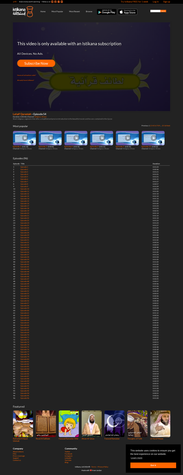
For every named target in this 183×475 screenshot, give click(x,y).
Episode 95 (25, 396)
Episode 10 (25, 189)
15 (163, 126)
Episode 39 (25, 259)
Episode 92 (25, 388)
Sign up (166, 1)
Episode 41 (25, 264)
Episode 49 (25, 284)
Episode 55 (25, 298)
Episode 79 (25, 357)
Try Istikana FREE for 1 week (134, 1)
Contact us (17, 460)
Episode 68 (25, 330)
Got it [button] (153, 465)
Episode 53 (146, 146)
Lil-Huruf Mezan (156, 439)
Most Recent (74, 11)
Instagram (68, 456)
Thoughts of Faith (134, 439)
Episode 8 (24, 184)
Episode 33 (25, 245)
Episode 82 (25, 364)
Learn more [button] (136, 458)
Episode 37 (25, 254)
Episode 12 (25, 194)
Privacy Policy (103, 467)
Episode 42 (25, 267)
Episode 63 (25, 318)
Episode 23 (25, 220)
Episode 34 (25, 247)
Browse (89, 11)
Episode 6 (24, 179)
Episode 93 (25, 391)
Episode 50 (25, 286)
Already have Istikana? (25, 80)
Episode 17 (25, 206)
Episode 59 (25, 308)
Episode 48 (25, 281)
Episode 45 (25, 274)
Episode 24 (25, 223)
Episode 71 (25, 337)
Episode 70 (25, 335)
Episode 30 (25, 237)
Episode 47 (25, 279)
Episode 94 (25, 393)
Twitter (67, 452)
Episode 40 (25, 262)
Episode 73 (25, 342)
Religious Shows (40, 117)
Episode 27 (25, 230)
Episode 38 (25, 257)
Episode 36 (25, 252)
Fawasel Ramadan (112, 439)
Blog (66, 462)
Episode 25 (25, 225)
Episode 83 (25, 366)
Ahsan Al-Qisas (88, 439)
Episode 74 (25, 344)
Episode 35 (25, 250)
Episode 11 (25, 191)
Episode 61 (25, 313)
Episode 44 (25, 271)
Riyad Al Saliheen (43, 439)
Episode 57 (25, 303)
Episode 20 (25, 213)
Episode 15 (25, 201)
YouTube (68, 460)
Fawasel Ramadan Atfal (68, 439)
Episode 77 (25, 352)
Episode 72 (25, 340)
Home (42, 11)
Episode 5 (120, 146)
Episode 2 (43, 146)
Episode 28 (25, 233)
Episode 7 (24, 181)
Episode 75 (25, 347)
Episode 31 (25, 240)
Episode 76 (25, 349)
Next (168, 126)
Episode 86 (25, 374)
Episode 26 (25, 228)
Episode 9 (24, 186)
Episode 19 (25, 211)
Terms (93, 467)
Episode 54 (25, 296)
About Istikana (18, 452)
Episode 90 (25, 383)
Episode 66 (25, 325)
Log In (156, 1)
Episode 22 (25, 218)
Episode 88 (25, 379)
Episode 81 (25, 362)
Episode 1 (17, 146)
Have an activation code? (26, 75)
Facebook (68, 454)
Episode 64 (25, 320)
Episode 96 (25, 398)
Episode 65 (25, 323)
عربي (15, 1)
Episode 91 (25, 386)
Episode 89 (25, 381)
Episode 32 (25, 242)
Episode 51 (25, 289)
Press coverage (19, 456)
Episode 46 (25, 276)
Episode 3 (94, 146)
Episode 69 (25, 332)
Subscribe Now (36, 63)
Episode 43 (25, 269)
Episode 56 (25, 301)
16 (165, 126)
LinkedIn (68, 458)
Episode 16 (25, 203)
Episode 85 (25, 371)
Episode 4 (68, 146)
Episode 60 (25, 310)
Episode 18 (25, 208)
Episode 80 (25, 359)
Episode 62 (25, 315)
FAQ (14, 454)
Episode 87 (25, 376)
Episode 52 (25, 291)
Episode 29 (25, 235)
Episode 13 (25, 196)
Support (16, 458)
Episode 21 (25, 216)
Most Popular (57, 11)
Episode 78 (25, 354)
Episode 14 (25, 198)
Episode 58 (25, 306)
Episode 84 (25, 369)
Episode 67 (25, 327)
